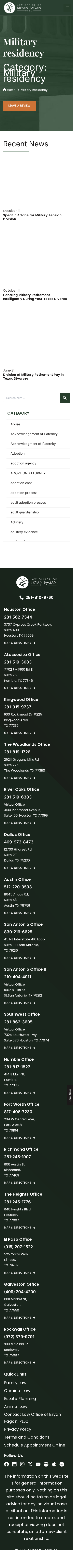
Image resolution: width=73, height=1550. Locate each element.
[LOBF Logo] (36, 582)
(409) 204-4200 (20, 1291)
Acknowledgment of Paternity (33, 444)
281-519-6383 (18, 797)
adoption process (24, 493)
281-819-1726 (17, 751)
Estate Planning (20, 1398)
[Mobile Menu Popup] (67, 8)
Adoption (18, 453)
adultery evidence (24, 532)
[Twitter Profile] (30, 1464)
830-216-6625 (18, 931)
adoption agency (23, 463)
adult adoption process (28, 502)
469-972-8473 (18, 842)
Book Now (70, 1095)
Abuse (15, 424)
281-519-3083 (18, 662)
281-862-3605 (18, 1022)
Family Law (15, 1383)
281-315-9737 (17, 707)
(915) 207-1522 (18, 1246)
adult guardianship (25, 512)
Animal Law (15, 1406)
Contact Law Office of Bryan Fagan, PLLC (32, 1418)
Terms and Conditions (26, 1437)
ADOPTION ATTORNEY (28, 473)
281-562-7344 (18, 617)
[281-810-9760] (21, 598)
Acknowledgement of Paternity (34, 434)
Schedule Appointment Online (34, 1445)
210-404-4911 (17, 976)
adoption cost (21, 483)
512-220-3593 (18, 886)
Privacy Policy (17, 1429)
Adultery (17, 522)
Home (11, 90)
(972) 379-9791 (19, 1336)
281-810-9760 (40, 597)
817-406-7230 (18, 1111)
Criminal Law (17, 1390)
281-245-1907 (17, 1156)
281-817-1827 (17, 1066)
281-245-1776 (17, 1201)
